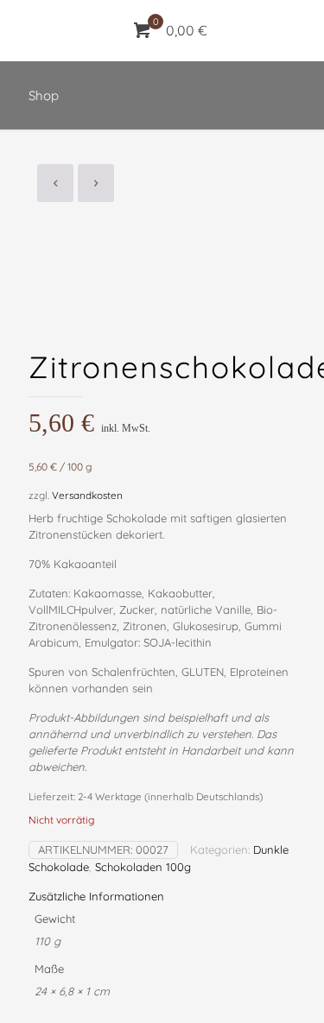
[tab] (162, 896)
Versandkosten (87, 495)
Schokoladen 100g (143, 867)
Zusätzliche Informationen (96, 896)
